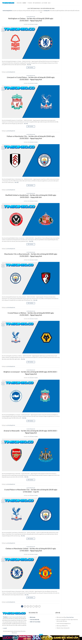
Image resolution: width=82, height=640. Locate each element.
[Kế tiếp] (39, 606)
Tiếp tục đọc (31, 67)
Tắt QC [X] (41, 634)
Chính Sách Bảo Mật (34, 619)
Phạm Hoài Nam (70, 617)
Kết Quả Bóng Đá (37, 2)
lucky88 (5, 628)
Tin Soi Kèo (19, 2)
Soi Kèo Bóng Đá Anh (31, 16)
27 (36, 606)
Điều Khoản (32, 617)
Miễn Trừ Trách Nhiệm (35, 621)
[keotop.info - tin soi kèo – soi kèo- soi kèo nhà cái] (8, 3)
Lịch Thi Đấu (44, 2)
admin (36, 24)
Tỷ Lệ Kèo (30, 2)
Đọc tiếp (29, 64)
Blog (49, 2)
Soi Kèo (24, 2)
